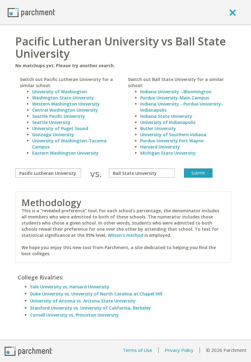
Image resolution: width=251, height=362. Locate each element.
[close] (233, 12)
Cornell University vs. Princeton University (74, 315)
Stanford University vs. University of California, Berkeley (90, 308)
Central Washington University (65, 110)
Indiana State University (166, 116)
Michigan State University (168, 153)
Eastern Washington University (65, 153)
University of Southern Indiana (173, 134)
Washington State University (63, 98)
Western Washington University (66, 104)
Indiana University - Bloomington (176, 91)
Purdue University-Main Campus (174, 98)
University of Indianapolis (167, 122)
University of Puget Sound (60, 128)
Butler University (158, 128)
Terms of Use (137, 350)
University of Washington (59, 91)
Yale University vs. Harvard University (69, 287)
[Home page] (32, 12)
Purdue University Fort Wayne (172, 141)
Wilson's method (125, 235)
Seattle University (51, 122)
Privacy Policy (179, 350)
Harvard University (160, 147)
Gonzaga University (53, 134)
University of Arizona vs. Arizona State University (83, 301)
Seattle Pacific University (58, 116)
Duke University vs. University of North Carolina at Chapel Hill (96, 294)
